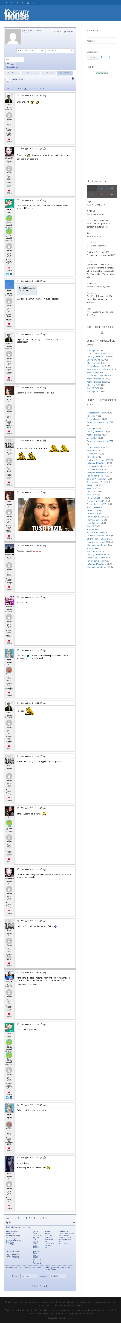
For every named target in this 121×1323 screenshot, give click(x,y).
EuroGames (92, 450)
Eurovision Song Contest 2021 (100, 422)
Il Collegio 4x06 (93, 350)
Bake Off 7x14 (93, 372)
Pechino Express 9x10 (96, 378)
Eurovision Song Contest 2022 (100, 441)
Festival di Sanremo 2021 (98, 535)
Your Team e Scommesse (98, 220)
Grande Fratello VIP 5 (96, 532)
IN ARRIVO (91, 211)
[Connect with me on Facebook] (10, 273)
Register (70, 32)
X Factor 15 (92, 513)
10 (35, 88)
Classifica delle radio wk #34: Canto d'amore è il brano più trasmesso (99, 299)
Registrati (105, 57)
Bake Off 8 (91, 494)
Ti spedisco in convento (97, 412)
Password (91, 41)
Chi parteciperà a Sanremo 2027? (101, 255)
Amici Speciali (93, 507)
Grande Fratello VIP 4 (96, 501)
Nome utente (92, 30)
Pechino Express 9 (95, 434)
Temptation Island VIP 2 (97, 504)
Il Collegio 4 (92, 416)
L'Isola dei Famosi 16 (96, 447)
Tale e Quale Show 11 (96, 431)
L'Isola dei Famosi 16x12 (97, 353)
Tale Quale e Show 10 (96, 498)
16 (40, 88)
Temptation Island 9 (95, 561)
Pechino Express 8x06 (96, 382)
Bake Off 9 (91, 526)
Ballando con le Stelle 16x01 (99, 369)
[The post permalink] (40, 95)
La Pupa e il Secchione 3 (97, 472)
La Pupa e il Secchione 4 (97, 463)
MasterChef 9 (93, 438)
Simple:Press (39, 1286)
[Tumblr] (22, 2)
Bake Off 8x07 (93, 388)
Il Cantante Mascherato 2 (98, 466)
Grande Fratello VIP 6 (96, 557)
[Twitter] (6, 2)
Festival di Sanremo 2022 (98, 460)
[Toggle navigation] (113, 12)
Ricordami (93, 52)
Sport (89, 233)
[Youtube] (28, 2)
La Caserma (92, 491)
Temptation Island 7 (95, 475)
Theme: (14, 1276)
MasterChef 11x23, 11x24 (98, 375)
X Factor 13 (92, 510)
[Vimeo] (17, 2)
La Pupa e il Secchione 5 (97, 564)
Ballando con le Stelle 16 (97, 482)
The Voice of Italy (30, 73)
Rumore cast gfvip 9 (95, 214)
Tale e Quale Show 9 (96, 554)
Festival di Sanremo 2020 (98, 542)
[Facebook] (11, 2)
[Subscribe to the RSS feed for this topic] (73, 78)
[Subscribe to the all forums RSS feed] (7, 1222)
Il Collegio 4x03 (93, 363)
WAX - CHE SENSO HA (96, 204)
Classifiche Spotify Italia (97, 245)
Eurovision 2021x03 (95, 359)
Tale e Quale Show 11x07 (98, 356)
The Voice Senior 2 (95, 520)
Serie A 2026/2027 (95, 236)
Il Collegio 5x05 (93, 385)
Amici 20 (90, 548)
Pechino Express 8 (95, 419)
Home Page (12, 73)
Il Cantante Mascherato (97, 545)
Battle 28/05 (64, 73)
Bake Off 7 (91, 488)
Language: (43, 1276)
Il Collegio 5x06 (93, 391)
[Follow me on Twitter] (7, 273)
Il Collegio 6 (92, 457)
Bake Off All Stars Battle (97, 479)
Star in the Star (93, 551)
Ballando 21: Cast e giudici (98, 286)
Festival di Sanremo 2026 (98, 252)
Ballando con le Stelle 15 (97, 538)
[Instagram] (33, 2)
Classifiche (91, 242)
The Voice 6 (48, 73)
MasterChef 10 (93, 453)
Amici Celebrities (94, 523)
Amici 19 (90, 529)
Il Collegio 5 (92, 428)
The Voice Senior (94, 469)
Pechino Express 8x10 (96, 366)
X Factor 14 (92, 485)
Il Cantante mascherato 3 (98, 567)
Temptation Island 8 (95, 516)
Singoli (89, 201)
